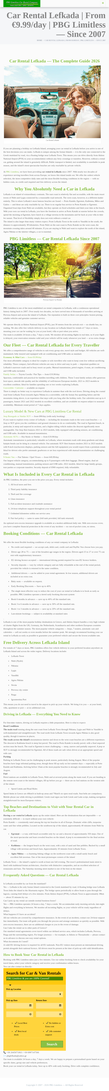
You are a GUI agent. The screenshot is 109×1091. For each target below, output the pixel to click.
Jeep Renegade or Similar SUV (17, 416)
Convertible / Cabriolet (13, 388)
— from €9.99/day (22, 357)
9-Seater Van (9, 457)
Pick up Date (11, 1000)
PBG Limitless (12, 172)
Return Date (41, 1000)
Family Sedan (9, 374)
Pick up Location (13, 989)
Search (52, 1044)
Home (39, 40)
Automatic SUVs (10, 437)
